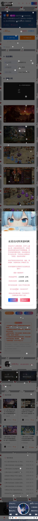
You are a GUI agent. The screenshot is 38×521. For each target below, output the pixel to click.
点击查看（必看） (23, 277)
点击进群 (13, 300)
